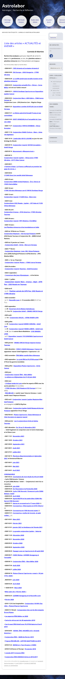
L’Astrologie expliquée (7, 21)
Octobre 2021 (18, 440)
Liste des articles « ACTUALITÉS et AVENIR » (22, 45)
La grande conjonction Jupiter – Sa (25, 531)
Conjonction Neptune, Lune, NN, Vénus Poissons (22, 251)
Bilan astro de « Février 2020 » (15, 592)
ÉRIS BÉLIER (9, 393)
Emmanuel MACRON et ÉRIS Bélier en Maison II (55, 115)
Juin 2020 (16, 486)
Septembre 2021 (18, 444)
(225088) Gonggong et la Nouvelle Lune (27, 596)
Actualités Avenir (49, 21)
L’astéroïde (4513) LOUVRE (22, 138)
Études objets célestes (35, 21)
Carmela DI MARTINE (30, 663)
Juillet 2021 (17, 452)
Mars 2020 (18, 588)
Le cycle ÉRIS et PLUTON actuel (28, 359)
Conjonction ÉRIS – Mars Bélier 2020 (25, 561)
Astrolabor (13, 5)
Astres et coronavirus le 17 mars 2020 (26, 503)
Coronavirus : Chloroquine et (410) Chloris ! (28, 506)
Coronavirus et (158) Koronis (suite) (25, 511)
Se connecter (53, 141)
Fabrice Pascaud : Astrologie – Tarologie (57, 93)
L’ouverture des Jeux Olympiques (17, 275)
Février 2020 (9, 600)
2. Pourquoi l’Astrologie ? (55, 128)
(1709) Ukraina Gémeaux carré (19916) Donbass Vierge (23, 190)
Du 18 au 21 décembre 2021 (26, 427)
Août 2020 (16, 565)
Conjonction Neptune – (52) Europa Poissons (20, 234)
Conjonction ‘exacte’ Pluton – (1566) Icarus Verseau (23, 262)
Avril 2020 (16, 496)
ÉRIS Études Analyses (21, 21)
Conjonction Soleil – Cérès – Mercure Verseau (21, 245)
